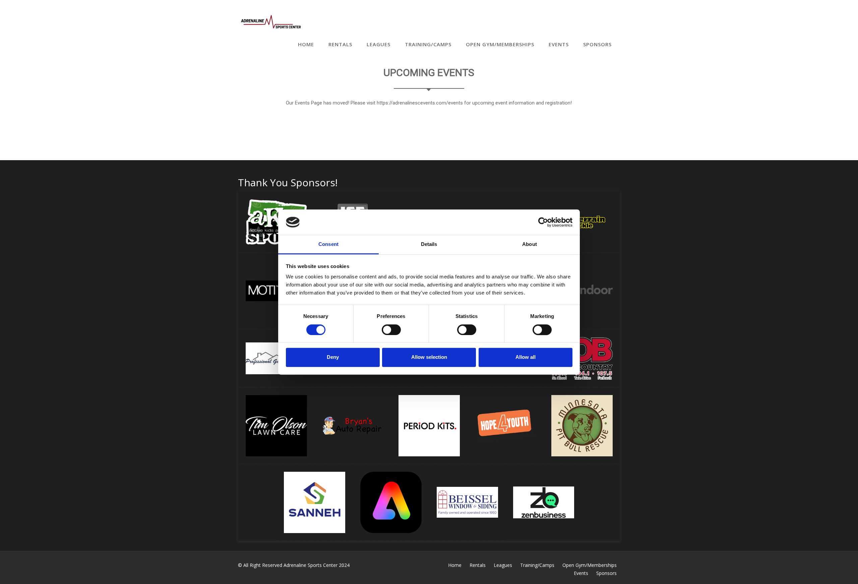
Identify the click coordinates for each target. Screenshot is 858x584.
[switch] (391, 329)
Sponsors (597, 44)
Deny (333, 357)
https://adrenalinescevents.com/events (420, 103)
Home (306, 44)
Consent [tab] (328, 244)
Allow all (525, 357)
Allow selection (429, 357)
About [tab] (529, 244)
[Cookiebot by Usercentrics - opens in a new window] (543, 222)
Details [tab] (429, 244)
